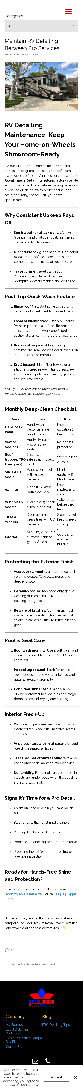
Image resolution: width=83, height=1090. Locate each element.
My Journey (15, 1025)
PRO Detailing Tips (56, 1025)
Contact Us (14, 1046)
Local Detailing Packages (17, 1031)
